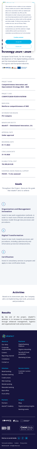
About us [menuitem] (5, 341)
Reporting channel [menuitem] (8, 356)
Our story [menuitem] (5, 344)
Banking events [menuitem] (23, 409)
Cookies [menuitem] (16, 443)
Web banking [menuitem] (6, 381)
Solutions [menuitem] (5, 368)
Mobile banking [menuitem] (7, 384)
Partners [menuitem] (5, 400)
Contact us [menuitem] (5, 362)
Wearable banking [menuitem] (8, 387)
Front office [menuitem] (5, 394)
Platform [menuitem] (21, 341)
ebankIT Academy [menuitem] (7, 406)
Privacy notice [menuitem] (23, 443)
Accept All (18, 42)
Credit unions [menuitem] (6, 378)
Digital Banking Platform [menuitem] (23, 345)
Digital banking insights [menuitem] (26, 406)
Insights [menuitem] (21, 400)
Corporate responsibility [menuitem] (6, 348)
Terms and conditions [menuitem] (7, 443)
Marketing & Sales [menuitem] (24, 357)
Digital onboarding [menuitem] (24, 349)
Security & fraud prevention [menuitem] (23, 353)
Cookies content (18, 37)
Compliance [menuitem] (5, 359)
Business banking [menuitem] (8, 374)
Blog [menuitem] (20, 403)
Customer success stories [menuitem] (24, 372)
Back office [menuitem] (5, 390)
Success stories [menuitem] (23, 368)
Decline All (18, 46)
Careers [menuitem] (4, 352)
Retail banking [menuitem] (6, 371)
